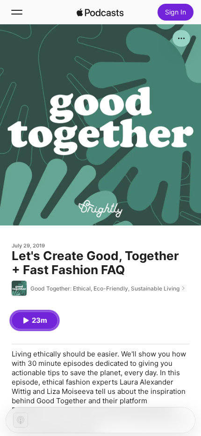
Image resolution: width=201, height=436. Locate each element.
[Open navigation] (17, 12)
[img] (100, 12)
